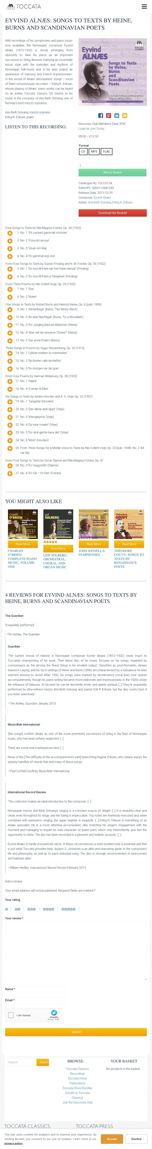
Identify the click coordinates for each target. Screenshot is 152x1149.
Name (10, 989)
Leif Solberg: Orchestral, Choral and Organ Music (55, 561)
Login (82, 128)
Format (84, 145)
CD (83, 151)
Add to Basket (112, 172)
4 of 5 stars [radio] (50, 909)
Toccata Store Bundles (77, 1088)
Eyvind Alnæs (102, 197)
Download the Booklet (112, 213)
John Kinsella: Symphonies (92, 552)
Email (10, 1000)
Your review (14, 918)
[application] (8, 234)
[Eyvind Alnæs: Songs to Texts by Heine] (113, 72)
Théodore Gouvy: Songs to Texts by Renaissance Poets (129, 558)
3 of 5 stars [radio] (33, 909)
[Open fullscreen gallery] (143, 102)
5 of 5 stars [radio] (70, 909)
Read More (23, 544)
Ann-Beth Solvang (99, 202)
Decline (136, 1139)
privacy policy (13, 1143)
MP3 (94, 151)
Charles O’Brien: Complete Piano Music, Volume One (22, 558)
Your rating (12, 900)
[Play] (9, 233)
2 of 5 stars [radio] (19, 909)
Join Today (97, 128)
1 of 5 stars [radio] (8, 909)
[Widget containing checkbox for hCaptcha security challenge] (33, 1015)
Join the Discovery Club (77, 1102)
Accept (112, 1139)
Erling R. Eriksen (122, 202)
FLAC (106, 151)
